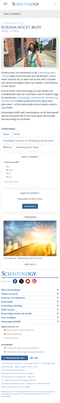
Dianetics (18, 363)
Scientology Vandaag (11, 305)
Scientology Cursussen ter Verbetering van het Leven (28, 140)
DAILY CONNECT (30, 157)
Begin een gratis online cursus (26, 367)
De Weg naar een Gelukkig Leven (13, 377)
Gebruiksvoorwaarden (32, 394)
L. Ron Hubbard (7, 363)
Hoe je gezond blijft (11, 181)
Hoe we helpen (8, 317)
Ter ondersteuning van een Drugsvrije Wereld (18, 380)
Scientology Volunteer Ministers (13, 370)
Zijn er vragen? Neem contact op (19, 330)
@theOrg (7, 147)
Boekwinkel (7, 301)
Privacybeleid (6, 394)
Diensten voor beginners (13, 297)
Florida (17, 134)
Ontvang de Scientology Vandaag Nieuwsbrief (25, 352)
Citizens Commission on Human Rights (15, 387)
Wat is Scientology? (11, 289)
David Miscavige (7, 367)
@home (9, 176)
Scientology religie (48, 363)
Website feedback (14, 334)
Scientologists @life (11, 162)
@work (8, 173)
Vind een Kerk (12, 338)
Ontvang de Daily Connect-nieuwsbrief (22, 348)
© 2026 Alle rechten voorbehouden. (28, 392)
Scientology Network (31, 363)
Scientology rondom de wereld (16, 313)
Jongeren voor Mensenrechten (38, 383)
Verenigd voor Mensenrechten (13, 383)
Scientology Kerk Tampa (27, 147)
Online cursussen (9, 293)
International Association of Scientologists (17, 373)
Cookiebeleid (18, 394)
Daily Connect (8, 309)
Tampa (6, 134)
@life (8, 166)
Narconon (31, 377)
